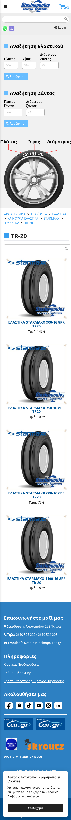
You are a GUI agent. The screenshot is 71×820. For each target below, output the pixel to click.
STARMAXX (51, 218)
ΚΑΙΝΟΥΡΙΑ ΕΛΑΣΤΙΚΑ (22, 218)
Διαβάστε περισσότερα (23, 796)
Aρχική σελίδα (15, 214)
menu (5, 6)
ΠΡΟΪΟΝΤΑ (39, 214)
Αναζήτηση (17, 76)
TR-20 (28, 223)
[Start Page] (35, 6)
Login (61, 27)
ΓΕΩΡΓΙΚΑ (12, 223)
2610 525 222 (25, 634)
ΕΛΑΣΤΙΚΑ (59, 214)
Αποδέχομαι (35, 808)
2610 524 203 (47, 634)
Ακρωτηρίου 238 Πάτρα (43, 626)
